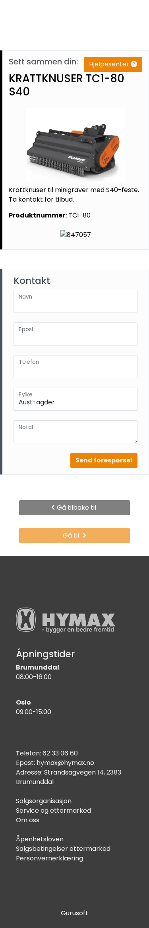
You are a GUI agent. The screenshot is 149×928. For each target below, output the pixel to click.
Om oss (27, 820)
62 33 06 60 (60, 753)
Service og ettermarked (53, 810)
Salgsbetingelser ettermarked (63, 848)
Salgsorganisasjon (44, 801)
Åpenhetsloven (40, 839)
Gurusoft (74, 913)
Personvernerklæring (49, 858)
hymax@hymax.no (65, 762)
